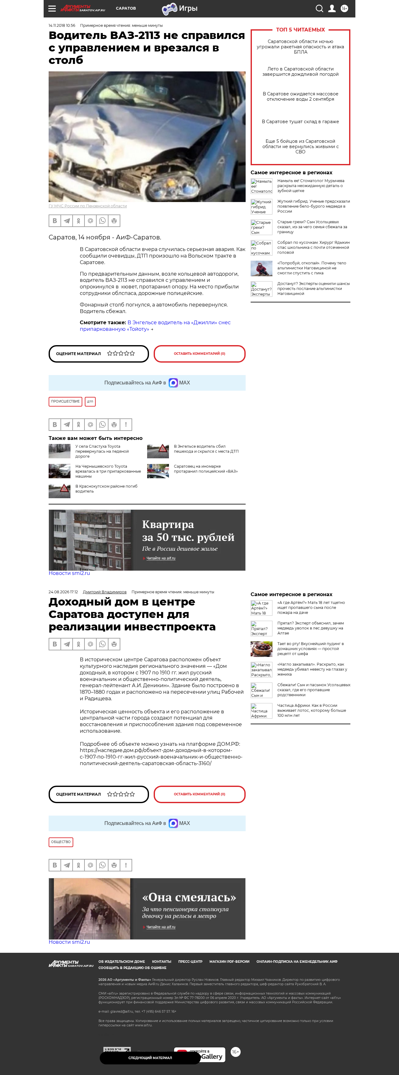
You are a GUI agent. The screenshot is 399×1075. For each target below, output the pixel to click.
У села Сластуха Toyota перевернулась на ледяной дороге (102, 451)
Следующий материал (150, 1058)
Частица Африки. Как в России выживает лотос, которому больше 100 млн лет (311, 710)
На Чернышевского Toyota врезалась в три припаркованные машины (108, 471)
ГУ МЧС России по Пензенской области (88, 206)
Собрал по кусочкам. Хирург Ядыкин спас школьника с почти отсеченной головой (313, 247)
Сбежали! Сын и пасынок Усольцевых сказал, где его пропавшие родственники (313, 689)
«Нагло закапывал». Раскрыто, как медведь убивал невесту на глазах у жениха (312, 669)
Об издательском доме (122, 962)
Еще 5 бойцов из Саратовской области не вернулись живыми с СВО (300, 147)
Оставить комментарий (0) (199, 354)
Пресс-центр (190, 962)
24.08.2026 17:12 (63, 592)
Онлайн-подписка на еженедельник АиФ (297, 962)
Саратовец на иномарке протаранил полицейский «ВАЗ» (206, 469)
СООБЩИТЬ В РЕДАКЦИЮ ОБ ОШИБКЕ (132, 968)
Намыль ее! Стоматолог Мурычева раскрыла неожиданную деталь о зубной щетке (310, 185)
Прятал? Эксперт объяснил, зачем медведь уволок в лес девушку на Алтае (310, 628)
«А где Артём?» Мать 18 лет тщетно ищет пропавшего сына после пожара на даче (311, 607)
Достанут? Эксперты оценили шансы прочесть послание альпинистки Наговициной (313, 288)
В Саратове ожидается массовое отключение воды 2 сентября (301, 96)
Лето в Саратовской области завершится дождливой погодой (300, 71)
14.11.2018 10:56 (62, 25)
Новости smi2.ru (69, 573)
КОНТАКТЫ (161, 962)
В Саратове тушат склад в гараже (300, 121)
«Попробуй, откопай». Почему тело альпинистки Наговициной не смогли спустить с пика (311, 268)
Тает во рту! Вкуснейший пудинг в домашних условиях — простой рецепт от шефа (310, 648)
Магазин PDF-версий (229, 962)
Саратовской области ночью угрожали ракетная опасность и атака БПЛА (300, 47)
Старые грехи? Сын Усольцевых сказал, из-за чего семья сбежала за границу (312, 226)
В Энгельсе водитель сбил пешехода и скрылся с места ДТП (206, 449)
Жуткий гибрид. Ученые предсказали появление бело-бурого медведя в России (313, 206)
